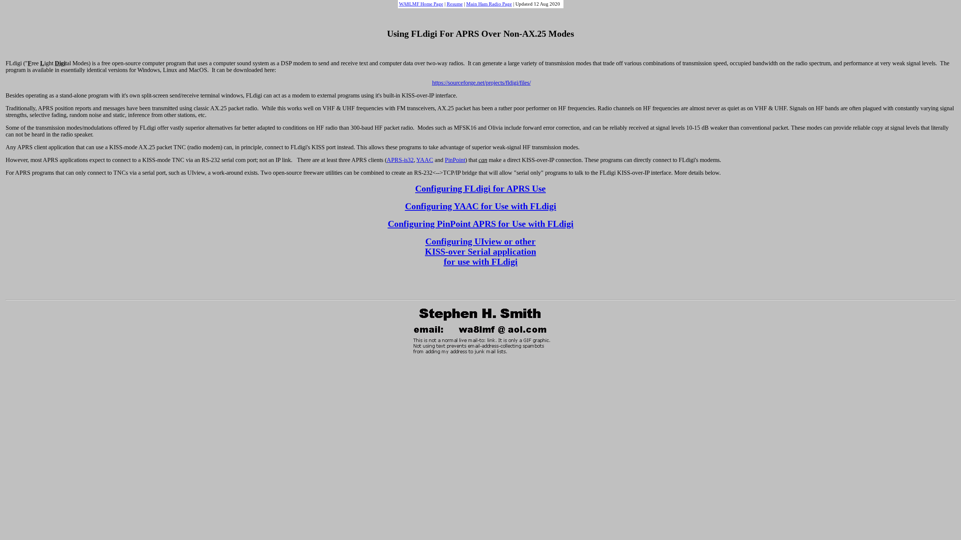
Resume (455, 4)
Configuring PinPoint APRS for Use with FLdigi (481, 224)
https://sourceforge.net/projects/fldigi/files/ (481, 83)
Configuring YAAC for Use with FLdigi (480, 206)
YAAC (424, 160)
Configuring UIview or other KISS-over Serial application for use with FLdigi (480, 252)
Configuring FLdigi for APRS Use (480, 189)
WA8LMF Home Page (421, 4)
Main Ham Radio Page (489, 4)
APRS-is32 (400, 160)
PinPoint (455, 160)
